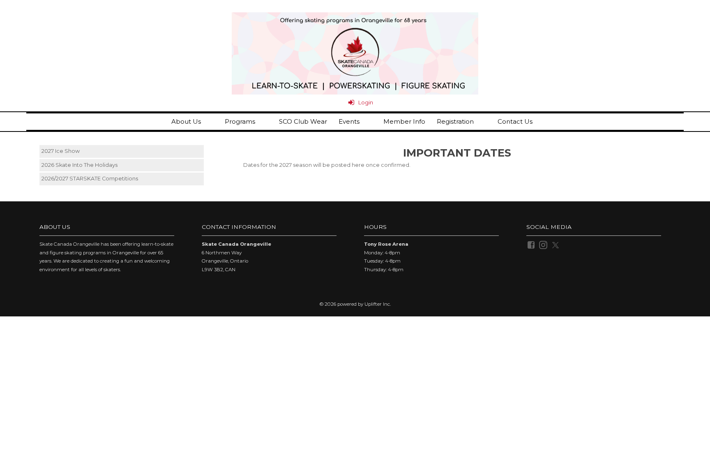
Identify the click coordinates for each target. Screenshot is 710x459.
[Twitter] (556, 244)
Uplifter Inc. (377, 304)
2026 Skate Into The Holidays (79, 165)
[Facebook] (531, 244)
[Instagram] (543, 244)
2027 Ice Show (60, 151)
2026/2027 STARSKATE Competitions (89, 178)
